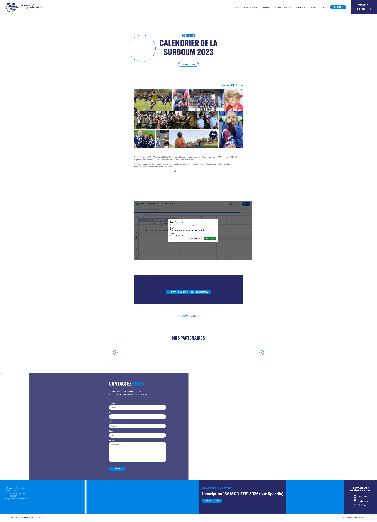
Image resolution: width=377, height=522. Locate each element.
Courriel (112, 422)
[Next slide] (261, 352)
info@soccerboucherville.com (16, 498)
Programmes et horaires (283, 7)
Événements (266, 7)
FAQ (324, 7)
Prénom (112, 403)
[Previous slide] (115, 352)
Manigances (362, 517)
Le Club (236, 7)
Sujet (111, 431)
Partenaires (314, 7)
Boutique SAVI (300, 7)
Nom (110, 412)
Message (112, 440)
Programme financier (250, 7)
